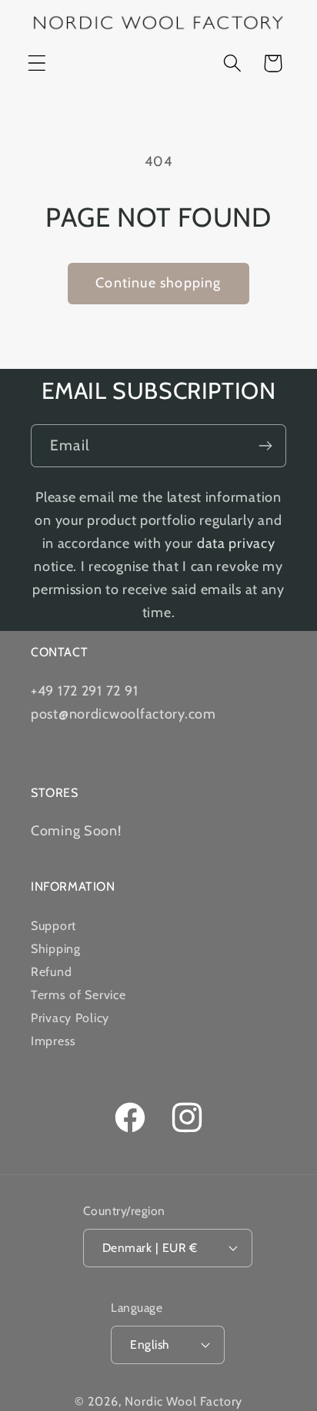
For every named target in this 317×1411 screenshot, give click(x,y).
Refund (51, 971)
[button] (37, 63)
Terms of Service (78, 995)
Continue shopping (158, 282)
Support (53, 925)
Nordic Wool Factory (183, 1401)
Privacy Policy (70, 1018)
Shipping (56, 948)
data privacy (236, 543)
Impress (53, 1041)
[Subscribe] (265, 445)
